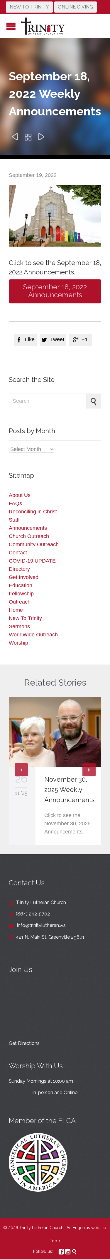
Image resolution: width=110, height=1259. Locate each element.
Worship (18, 643)
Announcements (28, 528)
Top (53, 1240)
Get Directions (24, 1043)
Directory (19, 569)
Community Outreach (34, 544)
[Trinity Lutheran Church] (43, 26)
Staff (14, 520)
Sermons (19, 626)
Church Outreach (29, 536)
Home (16, 610)
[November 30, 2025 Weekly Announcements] (55, 732)
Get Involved (23, 577)
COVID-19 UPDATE (32, 561)
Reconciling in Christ (33, 512)
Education (20, 585)
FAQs (15, 503)
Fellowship (21, 594)
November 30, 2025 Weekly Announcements (69, 789)
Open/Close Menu (11, 26)
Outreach (20, 602)
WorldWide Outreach (33, 635)
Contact (18, 553)
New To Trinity (25, 618)
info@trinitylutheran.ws (37, 925)
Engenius (81, 1227)
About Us (20, 495)
